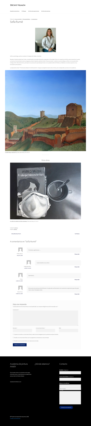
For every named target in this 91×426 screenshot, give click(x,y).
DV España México (26, 19)
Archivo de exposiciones (33, 11)
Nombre (15, 328)
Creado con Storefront (15, 418)
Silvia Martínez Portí (16, 233)
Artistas (16, 227)
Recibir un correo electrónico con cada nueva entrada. (26, 341)
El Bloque (24, 11)
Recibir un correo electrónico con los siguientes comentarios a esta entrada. (31, 337)
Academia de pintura (14, 11)
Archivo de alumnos (45, 11)
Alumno (15, 229)
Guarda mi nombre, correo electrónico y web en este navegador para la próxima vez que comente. (36, 334)
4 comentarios (34, 19)
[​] (61, 386)
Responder (77, 254)
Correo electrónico (40, 328)
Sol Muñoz (77, 233)
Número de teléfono (64, 383)
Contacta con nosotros (66, 407)
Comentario (16, 309)
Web (60, 328)
